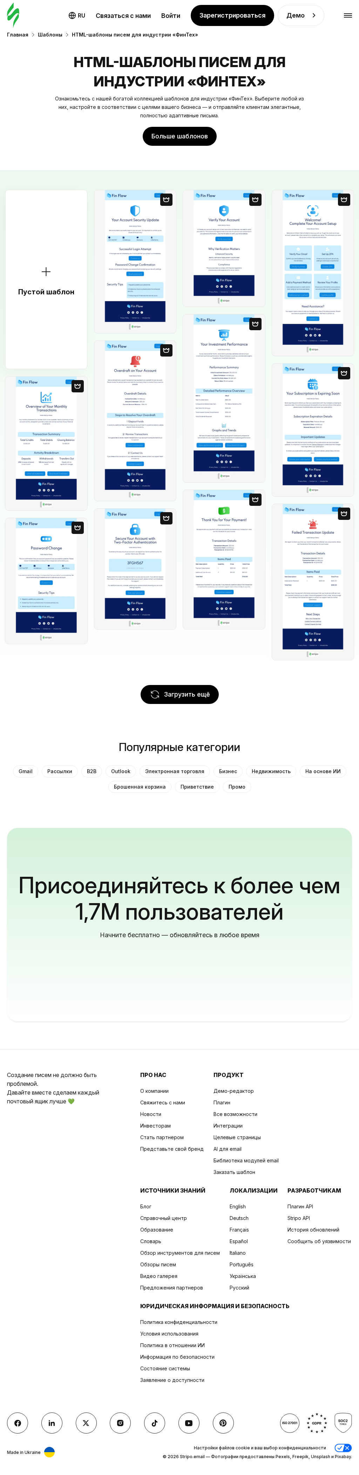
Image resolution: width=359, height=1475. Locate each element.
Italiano (238, 1253)
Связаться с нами (123, 15)
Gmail (26, 771)
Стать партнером (162, 1137)
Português (241, 1264)
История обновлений (313, 1230)
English (238, 1206)
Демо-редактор (234, 1091)
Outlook (120, 771)
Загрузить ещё (187, 694)
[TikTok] (154, 1423)
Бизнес (228, 771)
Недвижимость (271, 771)
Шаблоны (50, 35)
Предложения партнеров (171, 1288)
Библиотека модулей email (246, 1160)
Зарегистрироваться (232, 15)
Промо (237, 787)
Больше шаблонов (179, 136)
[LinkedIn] (51, 1423)
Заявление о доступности (172, 1380)
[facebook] (17, 1423)
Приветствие (197, 787)
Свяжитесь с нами (162, 1102)
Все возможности (235, 1114)
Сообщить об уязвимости (319, 1241)
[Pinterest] (223, 1423)
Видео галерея (158, 1276)
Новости (150, 1114)
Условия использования (169, 1334)
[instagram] (120, 1423)
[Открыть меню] (348, 15)
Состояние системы (165, 1368)
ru (81, 15)
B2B (91, 771)
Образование (156, 1230)
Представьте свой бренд (172, 1149)
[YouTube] (188, 1423)
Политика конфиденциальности (178, 1322)
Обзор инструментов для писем (180, 1253)
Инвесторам (155, 1126)
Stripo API (298, 1218)
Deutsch (239, 1218)
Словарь (150, 1241)
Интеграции (228, 1126)
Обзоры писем (158, 1264)
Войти (170, 15)
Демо (295, 15)
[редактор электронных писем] (13, 15)
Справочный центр (163, 1218)
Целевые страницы (237, 1137)
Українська (243, 1276)
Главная (17, 35)
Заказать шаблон (234, 1172)
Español (239, 1241)
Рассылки (59, 771)
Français (239, 1230)
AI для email (228, 1149)
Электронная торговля (174, 771)
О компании (154, 1091)
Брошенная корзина (140, 787)
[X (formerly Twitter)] (86, 1423)
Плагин (222, 1102)
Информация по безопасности (177, 1357)
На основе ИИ (323, 771)
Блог (145, 1206)
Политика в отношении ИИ (172, 1345)
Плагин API (300, 1206)
